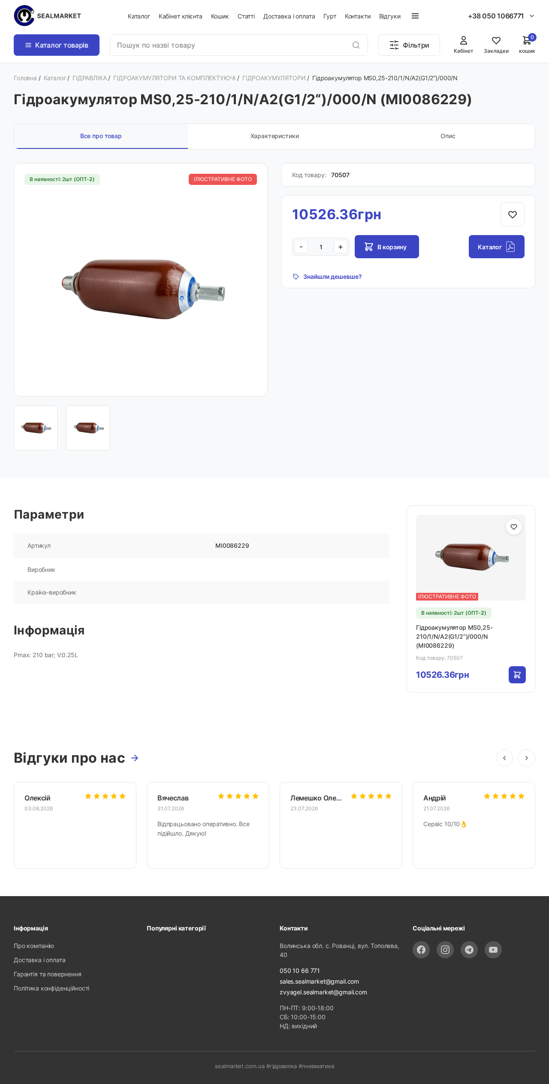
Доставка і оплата (289, 16)
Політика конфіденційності (51, 988)
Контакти (358, 16)
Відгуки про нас (69, 757)
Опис (447, 135)
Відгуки (390, 16)
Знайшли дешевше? (332, 276)
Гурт (329, 16)
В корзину (392, 247)
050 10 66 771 (300, 970)
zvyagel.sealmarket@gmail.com (323, 992)
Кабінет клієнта (180, 16)
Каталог (139, 16)
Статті (246, 16)
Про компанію (34, 945)
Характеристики (274, 135)
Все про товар (101, 135)
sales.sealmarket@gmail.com (319, 981)
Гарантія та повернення (47, 974)
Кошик (220, 16)
